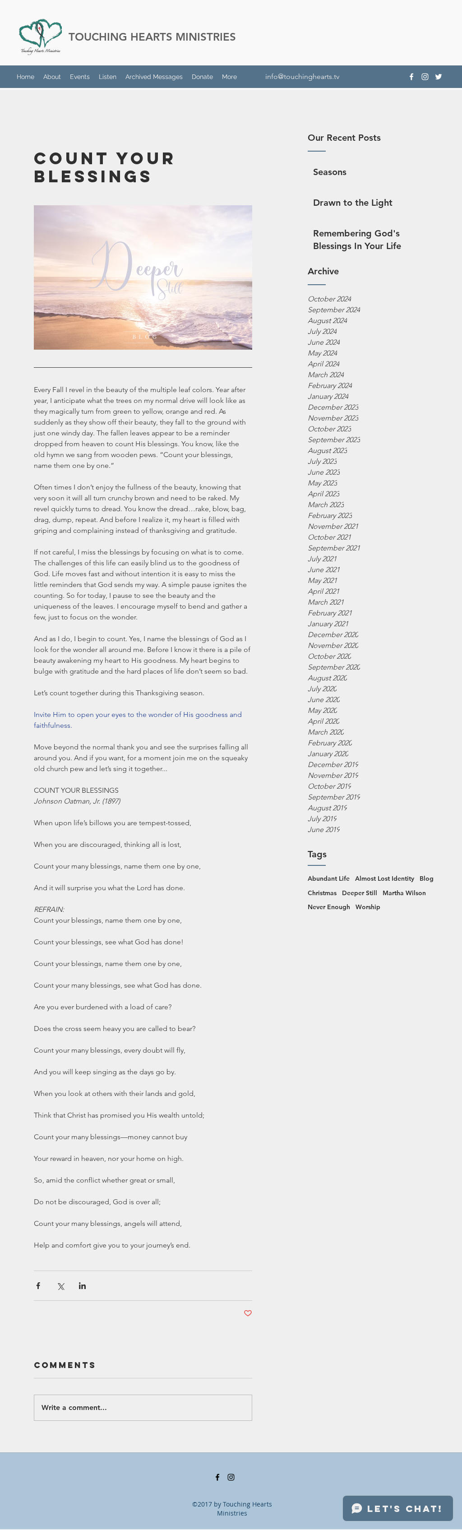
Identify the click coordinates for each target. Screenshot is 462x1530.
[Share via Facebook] (38, 1285)
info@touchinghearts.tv (302, 76)
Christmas (322, 893)
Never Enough (329, 907)
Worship (368, 907)
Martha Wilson (404, 893)
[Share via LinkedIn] (82, 1285)
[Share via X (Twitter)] (60, 1285)
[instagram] (425, 76)
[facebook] (411, 76)
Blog (427, 878)
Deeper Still (359, 893)
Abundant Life (329, 878)
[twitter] (438, 76)
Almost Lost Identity (384, 878)
